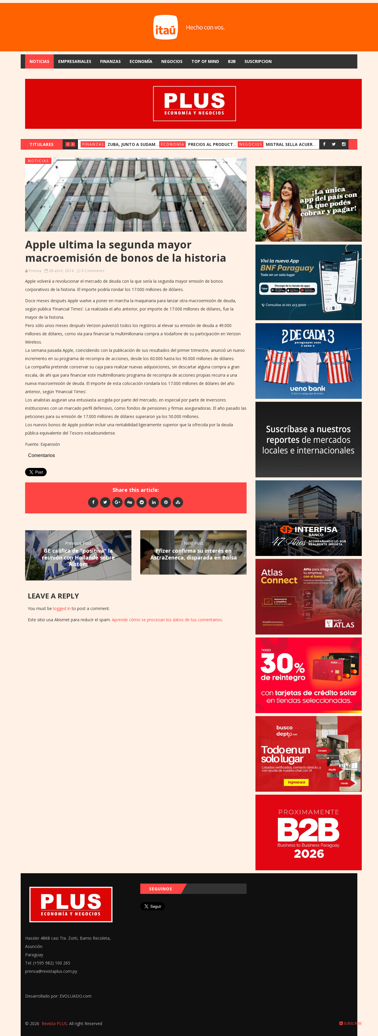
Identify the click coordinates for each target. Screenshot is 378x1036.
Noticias (39, 61)
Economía (141, 61)
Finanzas (110, 61)
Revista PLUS (54, 1023)
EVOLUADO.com (76, 996)
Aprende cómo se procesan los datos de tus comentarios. (167, 619)
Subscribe (352, 1023)
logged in (62, 608)
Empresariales (74, 61)
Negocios (172, 61)
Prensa (35, 270)
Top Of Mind (205, 61)
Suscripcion (258, 61)
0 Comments (93, 270)
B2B (232, 61)
